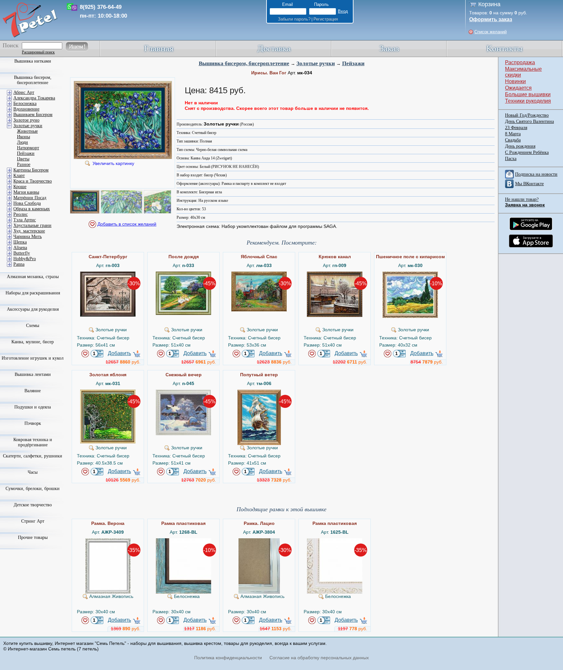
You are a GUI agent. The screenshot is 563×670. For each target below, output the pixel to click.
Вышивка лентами (33, 374)
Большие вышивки (528, 94)
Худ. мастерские (29, 231)
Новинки (515, 81)
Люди (22, 142)
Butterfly (21, 253)
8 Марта (513, 133)
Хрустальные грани (32, 225)
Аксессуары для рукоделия (33, 309)
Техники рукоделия (528, 101)
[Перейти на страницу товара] (108, 274)
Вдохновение (26, 109)
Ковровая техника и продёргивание (32, 442)
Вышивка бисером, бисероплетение (244, 63)
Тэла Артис (24, 219)
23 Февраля (516, 127)
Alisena (20, 247)
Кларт (19, 175)
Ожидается (518, 88)
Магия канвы (26, 192)
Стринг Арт (32, 521)
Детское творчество (33, 504)
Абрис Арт (23, 92)
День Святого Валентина (529, 121)
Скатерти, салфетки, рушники (32, 456)
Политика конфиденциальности (228, 657)
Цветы (23, 158)
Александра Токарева (34, 98)
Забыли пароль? (294, 19)
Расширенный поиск (38, 52)
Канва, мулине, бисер (32, 341)
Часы (32, 472)
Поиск (11, 45)
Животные (27, 131)
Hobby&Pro (24, 258)
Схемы (32, 325)
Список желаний (490, 31)
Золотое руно (26, 120)
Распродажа (520, 62)
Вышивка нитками (32, 61)
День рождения (520, 146)
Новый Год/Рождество (527, 115)
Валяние (32, 390)
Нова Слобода (27, 203)
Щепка (20, 242)
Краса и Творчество (32, 181)
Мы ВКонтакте (529, 183)
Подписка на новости (536, 174)
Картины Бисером (31, 170)
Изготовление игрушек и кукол (33, 358)
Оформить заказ (490, 19)
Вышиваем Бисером (32, 114)
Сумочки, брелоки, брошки (33, 488)
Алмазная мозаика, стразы (33, 276)
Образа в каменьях (31, 208)
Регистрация (325, 19)
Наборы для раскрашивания (33, 292)
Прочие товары (33, 537)
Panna (18, 264)
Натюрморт (28, 147)
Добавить (119, 353)
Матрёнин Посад (29, 197)
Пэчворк (32, 423)
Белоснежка (24, 103)
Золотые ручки (315, 63)
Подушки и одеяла (32, 407)
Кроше (19, 186)
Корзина (489, 4)
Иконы (23, 136)
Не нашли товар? (522, 199)
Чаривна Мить (27, 236)
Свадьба (513, 140)
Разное (23, 164)
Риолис (20, 214)
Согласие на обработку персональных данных (319, 657)
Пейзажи (353, 63)
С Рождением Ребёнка (527, 152)
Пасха (510, 158)
